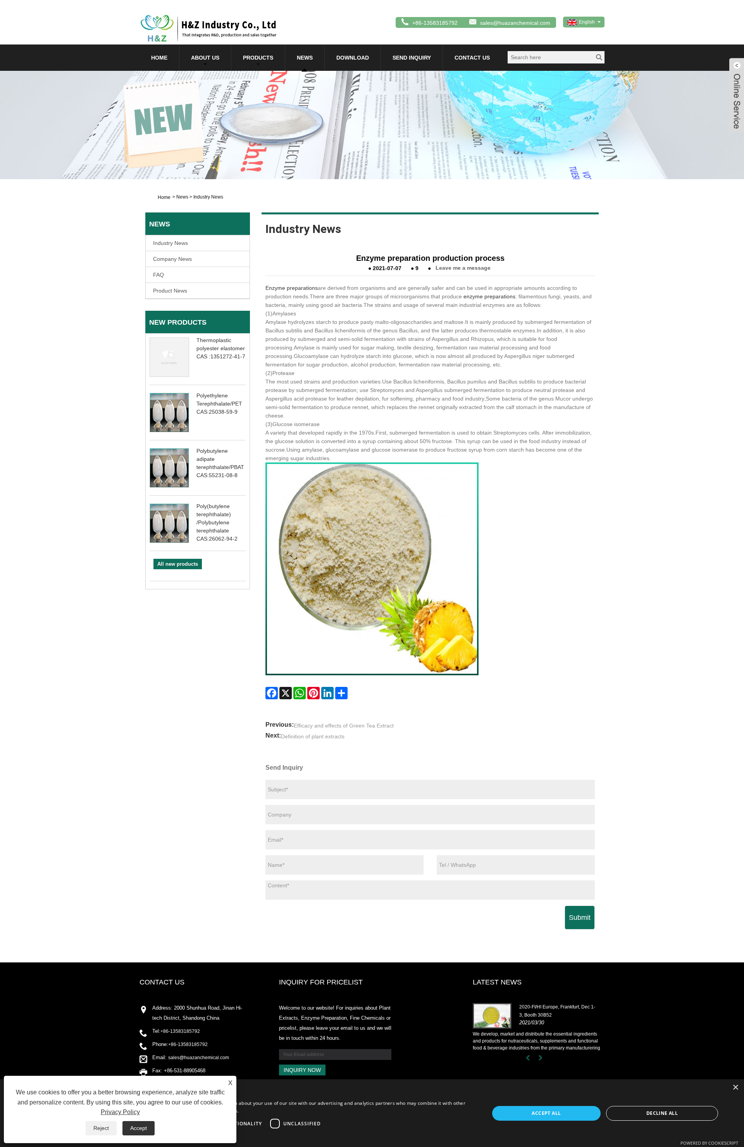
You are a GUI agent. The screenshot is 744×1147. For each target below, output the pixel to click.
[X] (285, 693)
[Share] (341, 693)
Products (258, 58)
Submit (580, 917)
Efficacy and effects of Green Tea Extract (344, 725)
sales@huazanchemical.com (515, 23)
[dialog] (372, 1113)
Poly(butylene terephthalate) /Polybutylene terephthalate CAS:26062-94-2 (217, 522)
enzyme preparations (489, 296)
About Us (205, 58)
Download (352, 58)
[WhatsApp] (299, 693)
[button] (247, 1137)
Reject (101, 1128)
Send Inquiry (412, 58)
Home (159, 58)
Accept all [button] (546, 1113)
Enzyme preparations (291, 288)
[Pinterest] (313, 693)
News (305, 58)
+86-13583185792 (180, 1031)
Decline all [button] (662, 1113)
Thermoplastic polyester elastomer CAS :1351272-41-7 (220, 348)
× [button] (735, 1088)
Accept (138, 1128)
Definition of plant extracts (312, 736)
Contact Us (472, 58)
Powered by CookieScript (709, 1143)
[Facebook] (271, 693)
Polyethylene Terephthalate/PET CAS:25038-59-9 (219, 403)
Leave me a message (463, 268)
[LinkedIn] (327, 693)
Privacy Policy (120, 1112)
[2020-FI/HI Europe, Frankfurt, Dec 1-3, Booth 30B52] (492, 1015)
